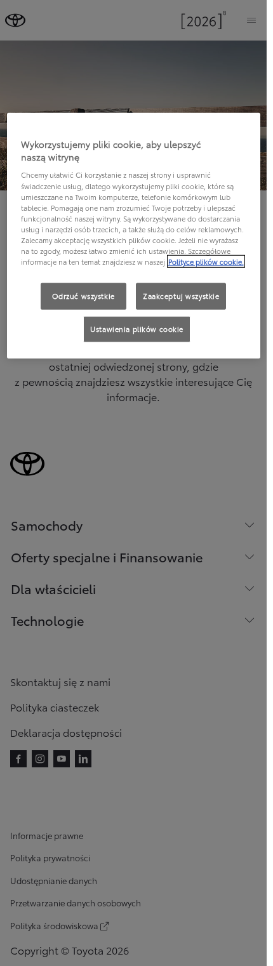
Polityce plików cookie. (206, 261)
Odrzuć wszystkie (83, 296)
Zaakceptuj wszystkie (181, 296)
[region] (133, 236)
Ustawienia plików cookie (136, 329)
